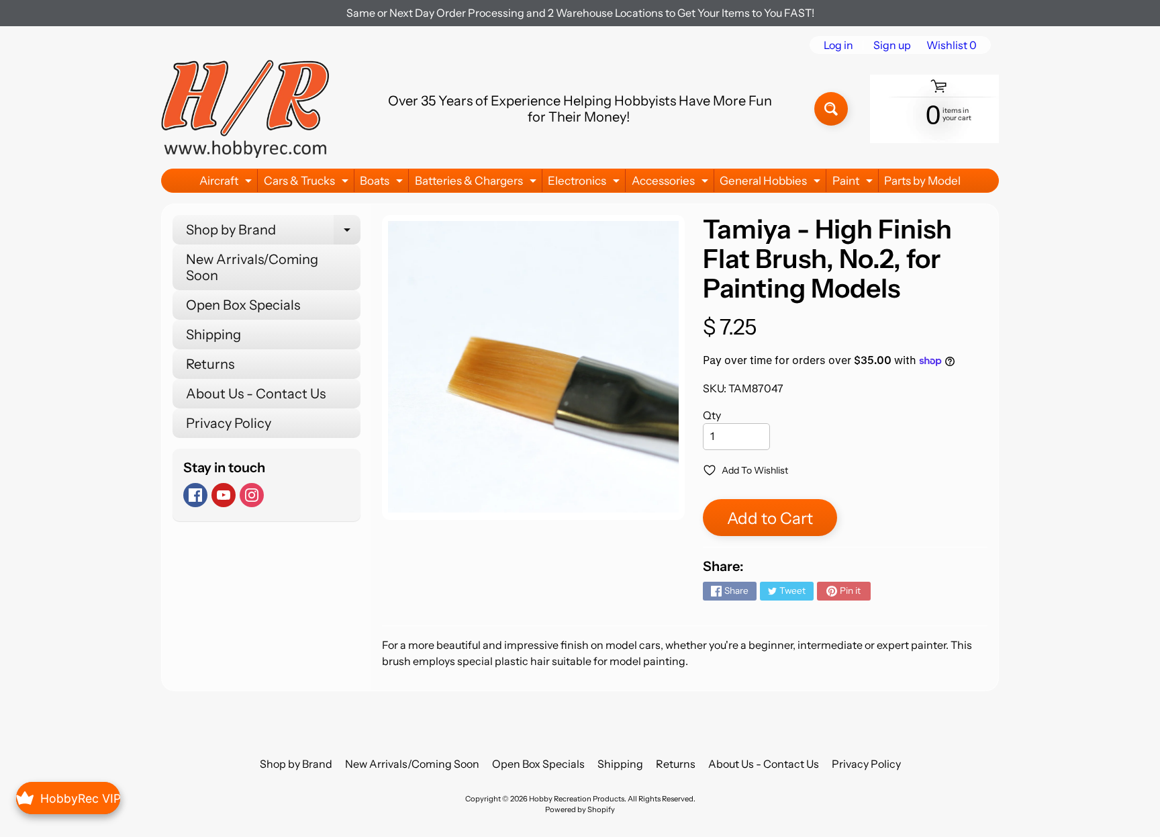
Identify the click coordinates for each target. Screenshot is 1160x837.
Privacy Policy (228, 423)
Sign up (892, 45)
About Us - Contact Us (256, 394)
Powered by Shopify (580, 809)
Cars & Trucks (308, 183)
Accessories (672, 183)
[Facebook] (195, 495)
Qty (712, 415)
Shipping (213, 334)
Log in (838, 45)
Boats (383, 183)
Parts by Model (922, 180)
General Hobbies (772, 183)
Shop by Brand (273, 233)
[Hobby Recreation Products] (245, 109)
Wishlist (951, 45)
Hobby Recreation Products (576, 798)
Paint (854, 183)
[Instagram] (252, 495)
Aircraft (227, 183)
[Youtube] (223, 495)
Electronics (585, 183)
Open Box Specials (243, 305)
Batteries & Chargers (477, 183)
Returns (210, 364)
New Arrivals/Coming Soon (252, 267)
